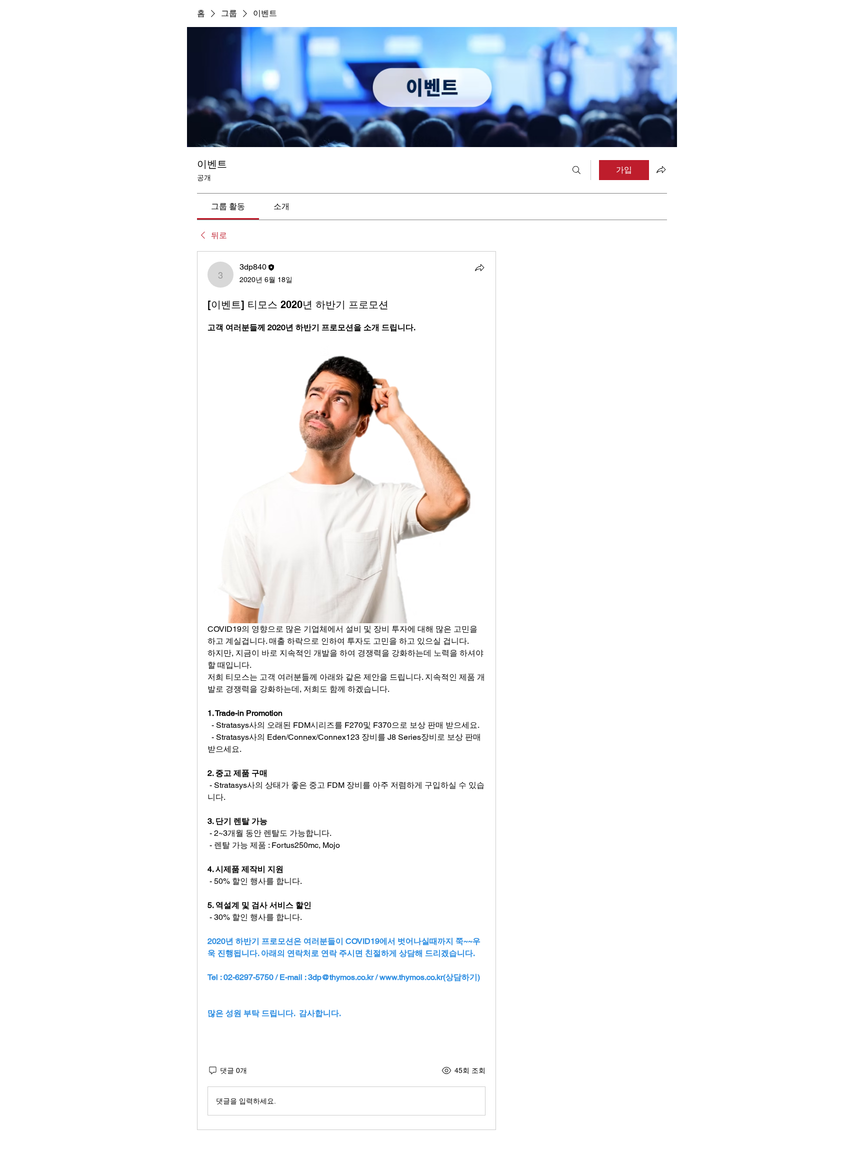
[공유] (480, 268)
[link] (228, 206)
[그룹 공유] (661, 170)
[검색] (576, 170)
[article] (346, 690)
